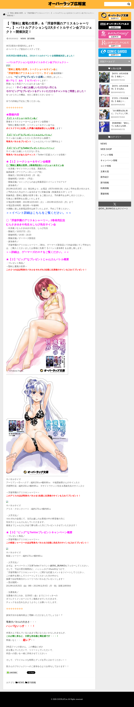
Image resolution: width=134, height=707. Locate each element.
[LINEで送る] (12, 673)
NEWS (23, 38)
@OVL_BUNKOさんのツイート (113, 208)
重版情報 (104, 194)
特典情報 (104, 188)
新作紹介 (104, 177)
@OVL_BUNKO (57, 566)
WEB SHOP (106, 149)
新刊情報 (31, 38)
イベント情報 (106, 155)
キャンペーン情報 (108, 160)
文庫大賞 (104, 171)
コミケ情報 (105, 166)
